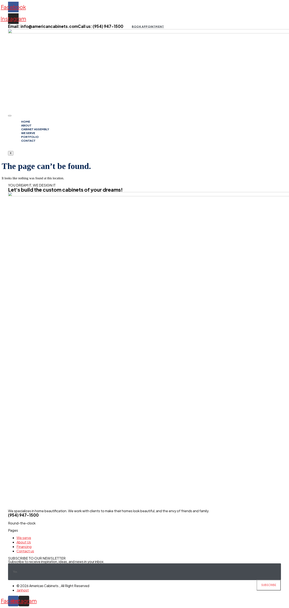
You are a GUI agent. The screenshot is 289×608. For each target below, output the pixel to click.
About (26, 125)
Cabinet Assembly (35, 129)
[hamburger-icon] (9, 115)
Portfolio (30, 137)
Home (25, 121)
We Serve (28, 133)
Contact (28, 140)
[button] (147, 26)
